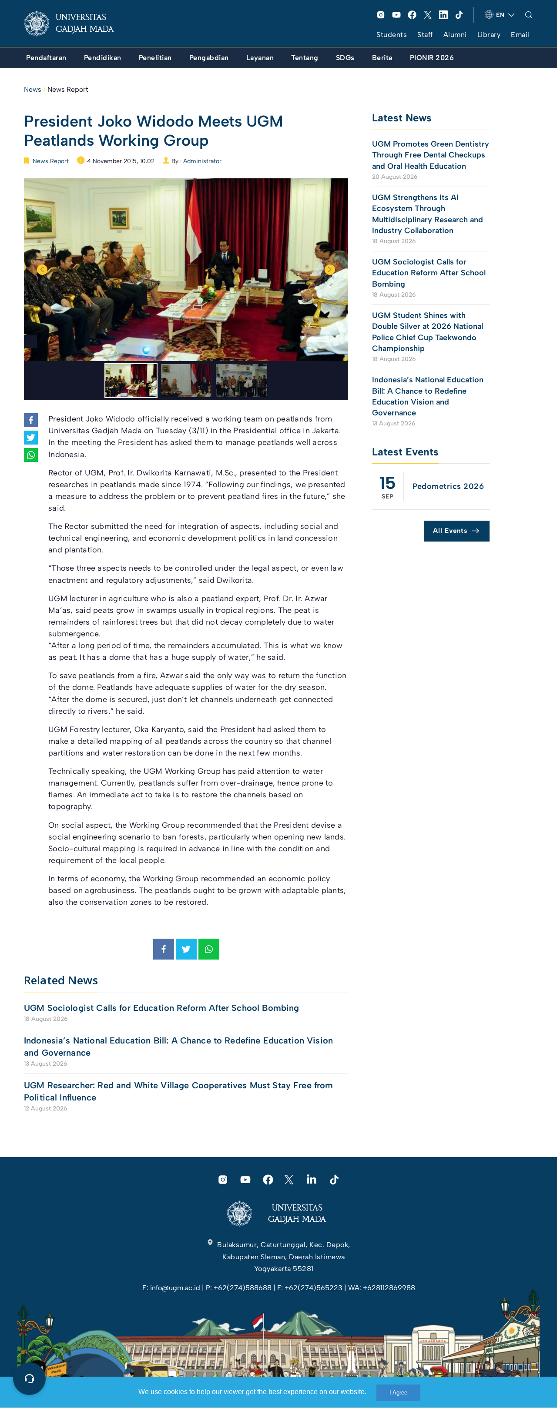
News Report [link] (67, 89)
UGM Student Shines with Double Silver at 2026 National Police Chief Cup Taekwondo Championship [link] (427, 332)
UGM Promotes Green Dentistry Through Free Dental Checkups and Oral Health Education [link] (430, 155)
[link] (76, 23)
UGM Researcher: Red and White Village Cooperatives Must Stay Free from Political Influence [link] (178, 1091)
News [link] (32, 89)
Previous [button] (42, 269)
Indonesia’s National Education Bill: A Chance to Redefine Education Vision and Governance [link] (178, 1046)
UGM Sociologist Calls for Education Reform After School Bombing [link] (161, 1008)
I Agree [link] (398, 1392)
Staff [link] (425, 34)
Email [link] (520, 34)
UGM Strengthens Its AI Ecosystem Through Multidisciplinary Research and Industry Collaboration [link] (427, 214)
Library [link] (489, 34)
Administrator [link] (202, 161)
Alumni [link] (455, 34)
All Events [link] (450, 531)
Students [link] (391, 34)
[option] (186, 269)
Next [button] (330, 269)
